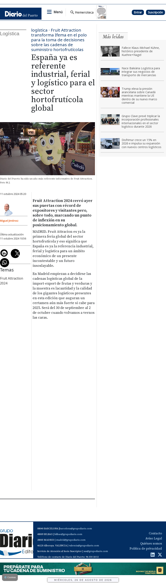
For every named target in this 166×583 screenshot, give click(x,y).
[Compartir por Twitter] (15, 253)
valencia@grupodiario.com (84, 545)
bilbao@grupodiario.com (68, 534)
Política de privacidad (146, 549)
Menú (58, 12)
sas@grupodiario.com (96, 551)
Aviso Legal (153, 538)
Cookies (10, 577)
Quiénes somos (151, 543)
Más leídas (113, 36)
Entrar (138, 12)
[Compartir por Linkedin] (4, 253)
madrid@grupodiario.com (70, 539)
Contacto (155, 533)
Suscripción (155, 12)
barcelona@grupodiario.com (76, 528)
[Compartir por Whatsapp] (4, 262)
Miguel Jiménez (9, 220)
